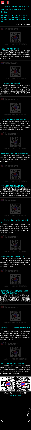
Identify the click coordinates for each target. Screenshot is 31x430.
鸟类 (11, 7)
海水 (23, 7)
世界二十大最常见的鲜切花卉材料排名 (12, 364)
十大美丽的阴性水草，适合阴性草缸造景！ (14, 256)
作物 (19, 9)
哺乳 (6, 7)
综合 (20, 17)
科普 (16, 19)
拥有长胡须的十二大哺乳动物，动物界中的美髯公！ (15, 328)
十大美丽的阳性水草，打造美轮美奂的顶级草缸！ (14, 221)
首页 (2, 7)
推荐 (24, 19)
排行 (5, 19)
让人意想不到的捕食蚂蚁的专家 (10, 83)
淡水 (13, 15)
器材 (24, 17)
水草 (15, 9)
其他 (27, 17)
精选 (2, 19)
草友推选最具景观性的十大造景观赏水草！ (14, 186)
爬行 (15, 7)
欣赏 (27, 19)
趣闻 (13, 19)
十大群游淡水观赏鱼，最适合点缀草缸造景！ (14, 153)
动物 (24, 15)
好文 (23, 9)
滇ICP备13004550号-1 (15, 395)
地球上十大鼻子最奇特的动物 (10, 49)
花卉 (2, 9)
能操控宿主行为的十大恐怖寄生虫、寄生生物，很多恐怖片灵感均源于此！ (15, 292)
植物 (16, 17)
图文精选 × (4, 12)
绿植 (6, 9)
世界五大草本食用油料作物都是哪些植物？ (14, 119)
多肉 (11, 9)
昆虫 (27, 7)
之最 (9, 19)
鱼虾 (19, 7)
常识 (20, 19)
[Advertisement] (15, 413)
